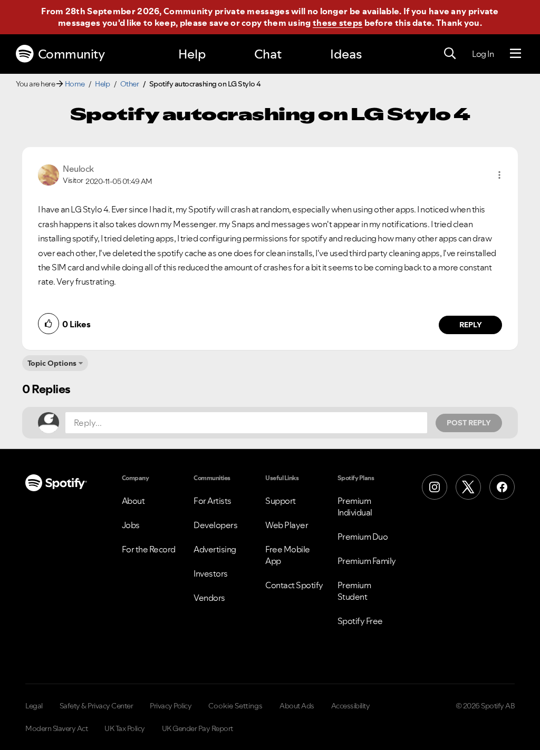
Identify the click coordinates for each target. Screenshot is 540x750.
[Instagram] (434, 487)
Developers (215, 525)
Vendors (209, 597)
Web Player (286, 525)
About (133, 501)
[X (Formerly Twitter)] (468, 487)
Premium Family (367, 561)
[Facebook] (502, 487)
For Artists (213, 501)
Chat (268, 54)
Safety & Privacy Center (96, 705)
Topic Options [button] (51, 363)
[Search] (450, 54)
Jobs (131, 525)
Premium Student (354, 590)
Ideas (346, 54)
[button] (499, 175)
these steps (337, 22)
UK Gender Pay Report (197, 728)
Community (71, 54)
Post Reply (469, 422)
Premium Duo (363, 536)
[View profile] (48, 174)
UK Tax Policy (124, 728)
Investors (211, 573)
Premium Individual (355, 506)
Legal (34, 705)
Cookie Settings (235, 705)
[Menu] (515, 53)
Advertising (215, 549)
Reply (470, 324)
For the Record (149, 549)
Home (75, 84)
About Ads (296, 705)
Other (129, 84)
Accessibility (350, 705)
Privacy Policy (170, 705)
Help (192, 54)
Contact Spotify (294, 585)
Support (280, 501)
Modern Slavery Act (56, 728)
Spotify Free (360, 621)
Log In (483, 54)
